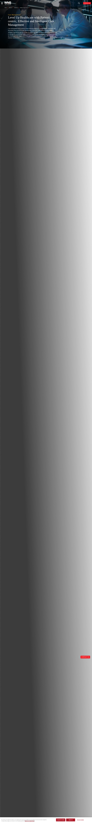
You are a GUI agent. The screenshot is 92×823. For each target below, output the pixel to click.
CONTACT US (85, 657)
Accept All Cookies (61, 819)
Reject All (71, 819)
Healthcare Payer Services (24, 7)
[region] (46, 820)
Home (6, 7)
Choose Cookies (80, 819)
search (79, 3)
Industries (10, 7)
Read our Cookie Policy (29, 821)
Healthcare (16, 7)
